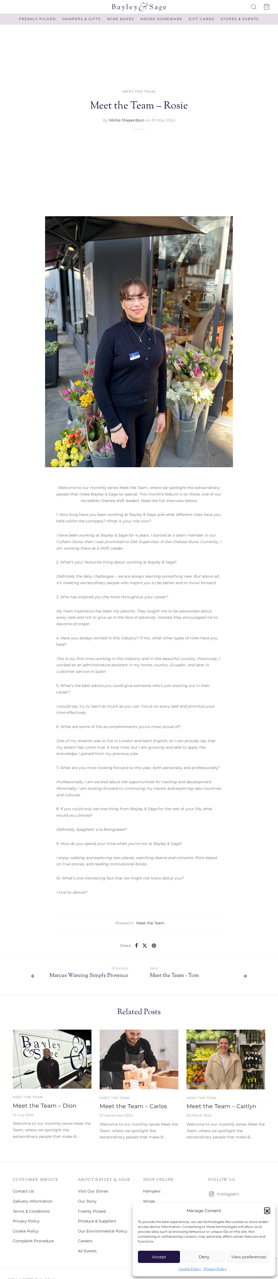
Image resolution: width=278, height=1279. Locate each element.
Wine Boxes (120, 19)
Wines (149, 1201)
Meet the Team (139, 91)
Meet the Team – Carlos (133, 1106)
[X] (144, 945)
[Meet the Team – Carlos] (139, 1059)
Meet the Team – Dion (44, 1105)
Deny (204, 1256)
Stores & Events (240, 19)
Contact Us (23, 1191)
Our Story (87, 1201)
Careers (85, 1240)
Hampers (151, 1191)
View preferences (248, 1256)
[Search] (253, 7)
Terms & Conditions (31, 1211)
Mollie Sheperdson (126, 120)
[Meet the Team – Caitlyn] (226, 1059)
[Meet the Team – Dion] (52, 1059)
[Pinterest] (154, 945)
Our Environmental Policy (102, 1231)
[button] (267, 1210)
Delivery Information (32, 1201)
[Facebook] (136, 945)
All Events (87, 1251)
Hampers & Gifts (81, 19)
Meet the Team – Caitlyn (221, 1106)
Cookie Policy (190, 1269)
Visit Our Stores (93, 1191)
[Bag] (266, 7)
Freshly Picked (37, 19)
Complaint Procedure (33, 1240)
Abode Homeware (161, 19)
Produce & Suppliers (97, 1221)
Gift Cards (201, 19)
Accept (159, 1256)
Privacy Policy (215, 1269)
